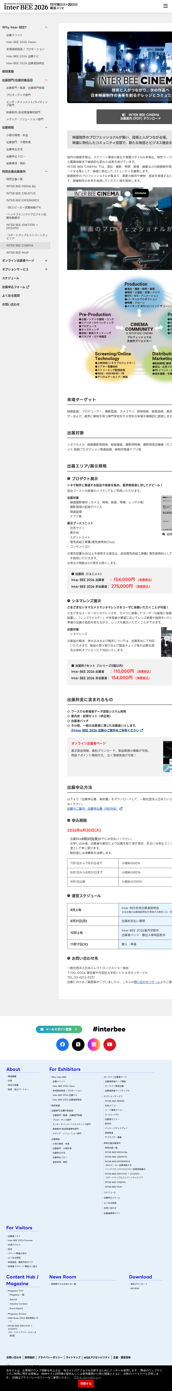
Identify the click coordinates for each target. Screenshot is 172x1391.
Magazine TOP (15, 1290)
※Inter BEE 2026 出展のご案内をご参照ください (105, 730)
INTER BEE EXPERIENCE (22, 200)
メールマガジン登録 (59, 1029)
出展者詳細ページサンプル (117, 1090)
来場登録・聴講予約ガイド (20, 1262)
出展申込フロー (15, 156)
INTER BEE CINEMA (19, 245)
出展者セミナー (112, 1119)
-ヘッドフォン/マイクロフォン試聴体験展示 (26, 216)
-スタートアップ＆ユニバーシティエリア (27, 237)
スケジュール (10, 278)
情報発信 (109, 1132)
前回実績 (8, 71)
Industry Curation (18, 1303)
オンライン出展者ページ (115, 1077)
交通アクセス (14, 1244)
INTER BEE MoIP (17, 252)
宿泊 (10, 1249)
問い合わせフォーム (147, 982)
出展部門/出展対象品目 (62, 1110)
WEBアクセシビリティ (97, 1358)
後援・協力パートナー (18, 1089)
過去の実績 (13, 1085)
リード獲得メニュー (114, 1110)
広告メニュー (111, 1105)
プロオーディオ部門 (18, 95)
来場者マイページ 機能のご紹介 (22, 1266)
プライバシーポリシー (50, 1358)
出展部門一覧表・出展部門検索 (25, 88)
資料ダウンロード (139, 1284)
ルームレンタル (112, 1114)
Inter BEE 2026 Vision (21, 42)
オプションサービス (113, 1096)
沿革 (10, 1080)
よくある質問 (11, 295)
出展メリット (14, 35)
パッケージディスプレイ (116, 1128)
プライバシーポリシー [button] (87, 1377)
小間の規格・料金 (17, 135)
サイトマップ (73, 1358)
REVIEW (135, 1288)
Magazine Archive (17, 1313)
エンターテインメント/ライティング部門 (27, 104)
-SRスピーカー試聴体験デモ (23, 207)
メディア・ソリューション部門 (24, 119)
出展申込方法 (14, 149)
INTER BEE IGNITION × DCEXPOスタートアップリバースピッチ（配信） (22, 1330)
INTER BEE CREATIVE (21, 193)
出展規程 (55, 1139)
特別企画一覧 (14, 179)
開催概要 (12, 1076)
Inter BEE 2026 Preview (20, 1240)
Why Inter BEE (58, 1077)
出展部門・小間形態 (18, 142)
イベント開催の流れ (17, 1253)
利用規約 (30, 1358)
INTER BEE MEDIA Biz (21, 186)
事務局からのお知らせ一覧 (63, 1284)
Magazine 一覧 (17, 1294)
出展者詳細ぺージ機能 (115, 1081)
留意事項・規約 (15, 163)
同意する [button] (86, 1383)
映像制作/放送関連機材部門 (23, 112)
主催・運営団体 (122, 1358)
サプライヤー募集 (113, 1137)
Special (13, 1299)
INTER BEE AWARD (115, 1101)
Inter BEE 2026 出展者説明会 (25, 63)
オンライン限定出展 (114, 1086)
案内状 (108, 1123)
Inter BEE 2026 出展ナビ (22, 56)
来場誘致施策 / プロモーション (25, 49)
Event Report (16, 1308)
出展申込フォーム (13, 287)
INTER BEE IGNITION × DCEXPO (22, 227)
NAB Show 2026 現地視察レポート (23, 1319)
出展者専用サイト (112, 1213)
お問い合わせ (11, 304)
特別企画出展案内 (112, 1143)
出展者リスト (14, 1236)
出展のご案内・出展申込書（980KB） (93, 808)
